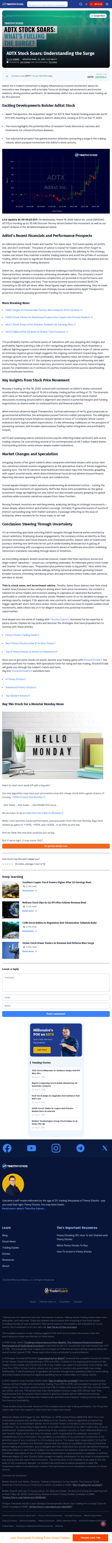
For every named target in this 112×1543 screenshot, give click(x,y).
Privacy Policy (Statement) (50, 1515)
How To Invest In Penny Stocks (74, 1251)
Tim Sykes (53, 62)
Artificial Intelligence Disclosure (93, 1521)
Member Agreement (92, 1515)
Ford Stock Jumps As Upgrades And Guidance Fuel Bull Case (56, 1097)
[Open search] (81, 4)
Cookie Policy (8, 1526)
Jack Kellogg (25, 62)
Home (33, 1301)
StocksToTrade (92, 659)
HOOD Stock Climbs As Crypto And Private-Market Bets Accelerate (53, 1109)
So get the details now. (56, 846)
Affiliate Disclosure (46, 1521)
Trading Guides (10, 1247)
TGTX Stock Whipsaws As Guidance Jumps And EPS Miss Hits (56, 1072)
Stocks (6, 1253)
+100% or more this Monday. (27, 797)
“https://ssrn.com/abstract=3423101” (51, 1507)
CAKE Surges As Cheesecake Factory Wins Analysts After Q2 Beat (42, 310)
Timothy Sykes (58, 619)
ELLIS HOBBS (13, 59)
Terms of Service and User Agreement (19, 1515)
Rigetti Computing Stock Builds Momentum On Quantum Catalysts (54, 1084)
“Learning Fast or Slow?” (51, 1358)
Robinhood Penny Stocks (19, 687)
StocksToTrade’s (21, 671)
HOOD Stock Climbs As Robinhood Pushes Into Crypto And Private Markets (48, 317)
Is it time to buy (22, 76)
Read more (28, 890)
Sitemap (59, 1526)
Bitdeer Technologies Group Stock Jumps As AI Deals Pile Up (54, 1122)
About (5, 1266)
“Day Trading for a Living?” (63, 1380)
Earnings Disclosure (73, 1515)
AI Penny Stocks (14, 679)
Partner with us (48, 1301)
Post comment (56, 1013)
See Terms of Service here (62, 1327)
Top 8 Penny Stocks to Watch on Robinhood (30, 651)
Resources (8, 1259)
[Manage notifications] (103, 1523)
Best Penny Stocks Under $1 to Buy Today (29, 643)
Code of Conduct (9, 1521)
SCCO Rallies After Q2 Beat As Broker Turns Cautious (35, 331)
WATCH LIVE (98, 4)
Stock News (9, 1241)
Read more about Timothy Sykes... (24, 1208)
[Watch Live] (86, 4)
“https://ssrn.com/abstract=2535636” (24, 1497)
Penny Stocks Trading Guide (21, 635)
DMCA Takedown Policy (67, 1521)
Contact (78, 1301)
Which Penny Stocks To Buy (72, 1245)
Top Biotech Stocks (16, 695)
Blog (5, 1235)
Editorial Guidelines (27, 1521)
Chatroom (65, 1301)
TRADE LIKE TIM (90, 1537)
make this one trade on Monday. (43, 813)
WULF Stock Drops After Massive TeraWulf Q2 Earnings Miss (39, 324)
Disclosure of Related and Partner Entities (34, 1526)
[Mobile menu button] (107, 4)
